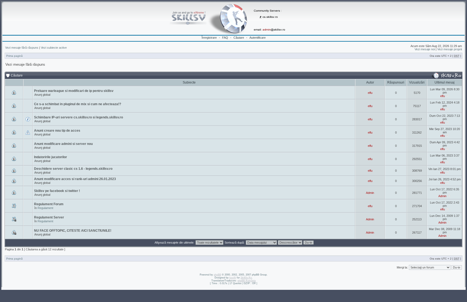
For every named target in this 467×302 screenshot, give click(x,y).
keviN (232, 277)
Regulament (45, 208)
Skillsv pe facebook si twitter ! (57, 191)
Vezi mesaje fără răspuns (21, 47)
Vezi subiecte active (54, 47)
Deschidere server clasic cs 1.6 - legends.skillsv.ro (73, 169)
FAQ (225, 37)
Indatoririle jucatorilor (50, 157)
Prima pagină (14, 55)
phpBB (217, 274)
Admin (370, 192)
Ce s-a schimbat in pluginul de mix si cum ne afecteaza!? (77, 104)
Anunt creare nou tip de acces (57, 130)
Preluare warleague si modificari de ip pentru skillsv (74, 91)
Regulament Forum (49, 204)
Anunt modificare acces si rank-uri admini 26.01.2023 (75, 179)
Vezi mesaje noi (425, 49)
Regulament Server (49, 217)
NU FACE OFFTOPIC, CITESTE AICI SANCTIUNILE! (72, 231)
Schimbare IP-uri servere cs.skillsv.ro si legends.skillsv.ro (78, 117)
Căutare (239, 37)
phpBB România (247, 280)
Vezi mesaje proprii (449, 49)
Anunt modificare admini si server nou (63, 144)
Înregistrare (209, 37)
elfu (370, 92)
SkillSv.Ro (246, 277)
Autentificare (257, 37)
